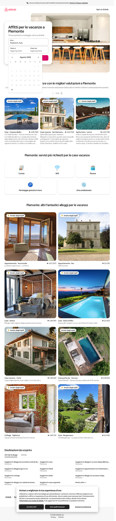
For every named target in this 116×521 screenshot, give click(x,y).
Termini (61, 517)
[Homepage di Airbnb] (10, 9)
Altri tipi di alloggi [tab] (11, 455)
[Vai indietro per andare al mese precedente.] (12, 57)
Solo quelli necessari (57, 507)
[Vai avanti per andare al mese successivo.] (38, 57)
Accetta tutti (31, 507)
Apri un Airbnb (102, 9)
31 (12, 90)
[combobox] (28, 43)
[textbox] (18, 50)
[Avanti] (61, 93)
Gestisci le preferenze (83, 507)
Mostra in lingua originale (78, 3)
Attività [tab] (24, 455)
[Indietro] (53, 93)
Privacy (53, 517)
